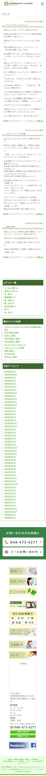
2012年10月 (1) (10, 454)
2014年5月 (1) (10, 414)
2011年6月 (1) (10, 496)
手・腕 (7, 294)
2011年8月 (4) (10, 490)
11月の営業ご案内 (11, 332)
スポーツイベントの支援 (14, 348)
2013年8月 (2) (10, 432)
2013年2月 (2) (10, 441)
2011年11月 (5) (10, 481)
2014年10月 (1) (10, 405)
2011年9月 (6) (10, 487)
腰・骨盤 (8, 300)
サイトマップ (22, 763)
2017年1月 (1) (10, 390)
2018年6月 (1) (10, 381)
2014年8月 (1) (10, 408)
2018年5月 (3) (10, 384)
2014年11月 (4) (10, 402)
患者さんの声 (9, 291)
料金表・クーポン (25, 761)
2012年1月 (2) (10, 475)
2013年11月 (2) (10, 423)
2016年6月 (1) (10, 396)
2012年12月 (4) (10, 448)
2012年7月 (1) (10, 460)
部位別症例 (8, 306)
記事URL (39, 121)
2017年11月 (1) (10, 387)
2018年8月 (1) (10, 378)
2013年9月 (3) (10, 429)
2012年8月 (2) (10, 457)
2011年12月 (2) (10, 478)
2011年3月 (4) (10, 499)
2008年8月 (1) (10, 518)
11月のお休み (9, 354)
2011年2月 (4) (10, 502)
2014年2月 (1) (10, 420)
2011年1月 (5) (10, 505)
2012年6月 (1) (10, 463)
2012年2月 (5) (10, 472)
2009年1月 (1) (10, 515)
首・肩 (7, 312)
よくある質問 (37, 761)
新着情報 (8, 297)
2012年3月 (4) (10, 469)
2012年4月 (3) (10, 466)
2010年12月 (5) (10, 509)
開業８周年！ (9, 351)
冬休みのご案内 (10, 357)
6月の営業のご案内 (12, 342)
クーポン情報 (9, 288)
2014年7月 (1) (10, 411)
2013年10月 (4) (10, 426)
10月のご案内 (9, 336)
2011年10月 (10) (11, 484)
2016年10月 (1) (10, 393)
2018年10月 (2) (10, 374)
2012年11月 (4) (10, 451)
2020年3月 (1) (10, 371)
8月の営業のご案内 (12, 339)
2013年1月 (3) (10, 445)
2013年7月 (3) (10, 435)
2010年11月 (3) (10, 512)
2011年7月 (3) (10, 493)
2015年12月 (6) (10, 399)
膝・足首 (8, 303)
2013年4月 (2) (10, 438)
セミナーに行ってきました (15, 345)
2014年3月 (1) (10, 417)
